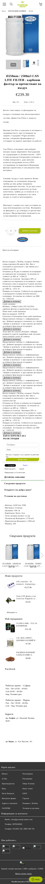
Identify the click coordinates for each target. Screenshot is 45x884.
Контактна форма (9, 798)
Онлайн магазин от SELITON (23, 882)
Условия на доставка (15, 496)
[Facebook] (4, 834)
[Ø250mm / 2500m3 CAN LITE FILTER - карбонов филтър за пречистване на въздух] (22, 56)
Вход (4, 789)
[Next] (40, 555)
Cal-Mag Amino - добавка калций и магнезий (25, 639)
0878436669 (17, 824)
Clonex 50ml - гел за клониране (26, 624)
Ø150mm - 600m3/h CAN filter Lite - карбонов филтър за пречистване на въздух (11, 565)
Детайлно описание (14, 477)
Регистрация (27, 774)
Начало (4, 11)
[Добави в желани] (40, 224)
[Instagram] (10, 834)
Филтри (31, 11)
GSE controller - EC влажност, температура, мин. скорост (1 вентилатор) (28, 583)
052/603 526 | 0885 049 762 (23, 829)
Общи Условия (28, 784)
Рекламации (27, 779)
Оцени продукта (9, 469)
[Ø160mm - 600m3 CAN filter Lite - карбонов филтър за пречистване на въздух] (33, 552)
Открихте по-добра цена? (18, 490)
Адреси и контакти (9, 803)
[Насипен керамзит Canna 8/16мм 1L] (10, 656)
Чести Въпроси (8, 793)
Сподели (11, 465)
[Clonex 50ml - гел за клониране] (10, 627)
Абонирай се (12, 612)
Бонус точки (27, 789)
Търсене (25, 798)
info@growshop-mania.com (21, 819)
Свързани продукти (15, 483)
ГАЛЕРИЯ (6, 808)
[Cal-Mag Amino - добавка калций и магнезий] (10, 642)
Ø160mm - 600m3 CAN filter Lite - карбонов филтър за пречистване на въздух (33, 565)
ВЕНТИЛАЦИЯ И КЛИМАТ (17, 11)
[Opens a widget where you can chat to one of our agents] (35, 880)
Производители (8, 784)
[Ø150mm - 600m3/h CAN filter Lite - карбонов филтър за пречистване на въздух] (12, 552)
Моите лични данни (23, 874)
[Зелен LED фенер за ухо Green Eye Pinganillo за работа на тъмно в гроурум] (10, 600)
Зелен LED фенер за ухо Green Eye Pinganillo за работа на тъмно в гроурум (27, 597)
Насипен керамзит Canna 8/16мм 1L (25, 654)
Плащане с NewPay (30, 803)
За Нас (4, 779)
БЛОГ (24, 793)
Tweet (25, 465)
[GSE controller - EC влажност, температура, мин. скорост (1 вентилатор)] (10, 586)
